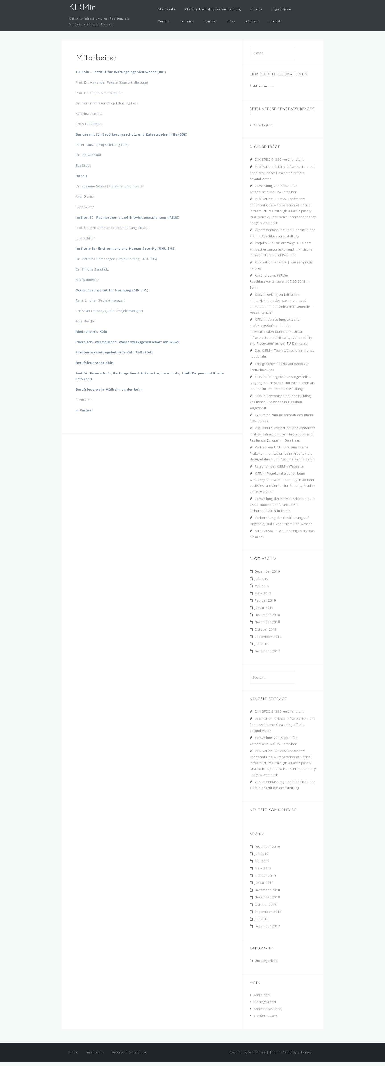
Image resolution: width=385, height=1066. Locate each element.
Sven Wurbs (85, 207)
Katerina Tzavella (89, 113)
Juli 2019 (261, 579)
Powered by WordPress (247, 1052)
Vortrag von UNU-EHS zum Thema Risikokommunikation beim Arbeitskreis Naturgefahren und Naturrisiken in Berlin (282, 453)
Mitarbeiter (263, 125)
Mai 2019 (262, 586)
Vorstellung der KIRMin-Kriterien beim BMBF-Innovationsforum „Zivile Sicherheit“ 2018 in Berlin (282, 505)
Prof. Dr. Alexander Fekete (97, 82)
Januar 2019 (264, 608)
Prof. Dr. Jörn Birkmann (94, 228)
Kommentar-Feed (267, 1009)
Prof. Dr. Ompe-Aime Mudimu (99, 93)
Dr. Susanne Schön (91, 186)
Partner (164, 21)
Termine (187, 21)
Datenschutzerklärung (129, 1052)
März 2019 (263, 593)
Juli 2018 (261, 644)
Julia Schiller (85, 238)
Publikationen (262, 86)
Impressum (95, 1052)
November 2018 (267, 622)
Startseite (167, 9)
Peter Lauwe (86, 145)
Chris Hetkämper (89, 124)
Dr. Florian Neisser (91, 103)
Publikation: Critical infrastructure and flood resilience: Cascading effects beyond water (283, 172)
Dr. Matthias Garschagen (95, 259)
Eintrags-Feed (265, 1002)
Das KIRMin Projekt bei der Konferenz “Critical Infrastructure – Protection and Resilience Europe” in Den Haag (282, 434)
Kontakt (210, 21)
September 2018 (268, 637)
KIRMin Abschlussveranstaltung (213, 9)
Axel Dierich (85, 196)
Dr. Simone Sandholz (92, 269)
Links (231, 21)
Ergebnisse (281, 9)
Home (73, 1052)
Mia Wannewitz (87, 279)
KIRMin (82, 8)
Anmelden (262, 995)
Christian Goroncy (90, 311)
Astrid (287, 1052)
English (274, 21)
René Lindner (86, 300)
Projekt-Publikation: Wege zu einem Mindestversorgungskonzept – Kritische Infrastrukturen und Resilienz (281, 249)
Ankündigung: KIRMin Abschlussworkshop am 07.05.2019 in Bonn (280, 281)
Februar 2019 (265, 600)
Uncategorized (266, 961)
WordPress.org (265, 1015)
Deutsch (252, 21)
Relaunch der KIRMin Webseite (279, 466)
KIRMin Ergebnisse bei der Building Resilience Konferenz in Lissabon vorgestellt (280, 402)
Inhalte (256, 9)
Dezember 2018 (267, 615)
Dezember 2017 (267, 651)
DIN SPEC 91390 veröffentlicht (279, 159)
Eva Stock (83, 165)
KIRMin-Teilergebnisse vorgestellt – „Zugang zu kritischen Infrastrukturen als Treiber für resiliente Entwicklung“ (282, 383)
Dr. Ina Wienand (88, 155)
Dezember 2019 (267, 571)
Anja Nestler (85, 321)
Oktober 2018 (266, 629)
